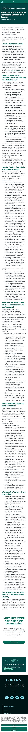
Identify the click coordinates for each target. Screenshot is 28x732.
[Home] (2, 1)
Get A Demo (14, 642)
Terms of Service (15, 717)
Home (2, 7)
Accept (14, 725)
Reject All (14, 727)
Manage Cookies (14, 730)
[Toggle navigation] (25, 1)
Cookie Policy (6, 717)
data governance (15, 70)
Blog (6, 7)
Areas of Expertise (9, 706)
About (5, 710)
